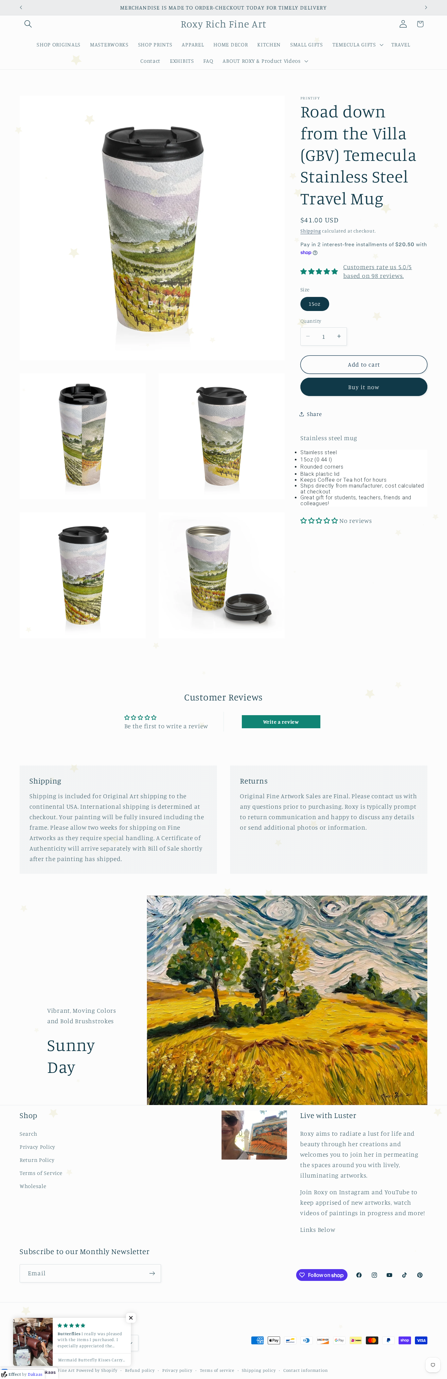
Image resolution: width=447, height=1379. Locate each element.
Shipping (310, 230)
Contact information (305, 1370)
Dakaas (48, 1372)
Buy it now (363, 386)
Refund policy (140, 1370)
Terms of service (217, 1370)
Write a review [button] (281, 721)
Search (28, 1133)
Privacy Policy (37, 1147)
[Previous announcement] (21, 7)
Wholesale (33, 1186)
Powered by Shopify (96, 1370)
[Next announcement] (426, 7)
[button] (28, 24)
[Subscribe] (152, 1273)
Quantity (310, 321)
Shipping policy (259, 1370)
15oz (315, 303)
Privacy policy (177, 1370)
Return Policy (37, 1160)
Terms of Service (41, 1173)
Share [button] (314, 413)
